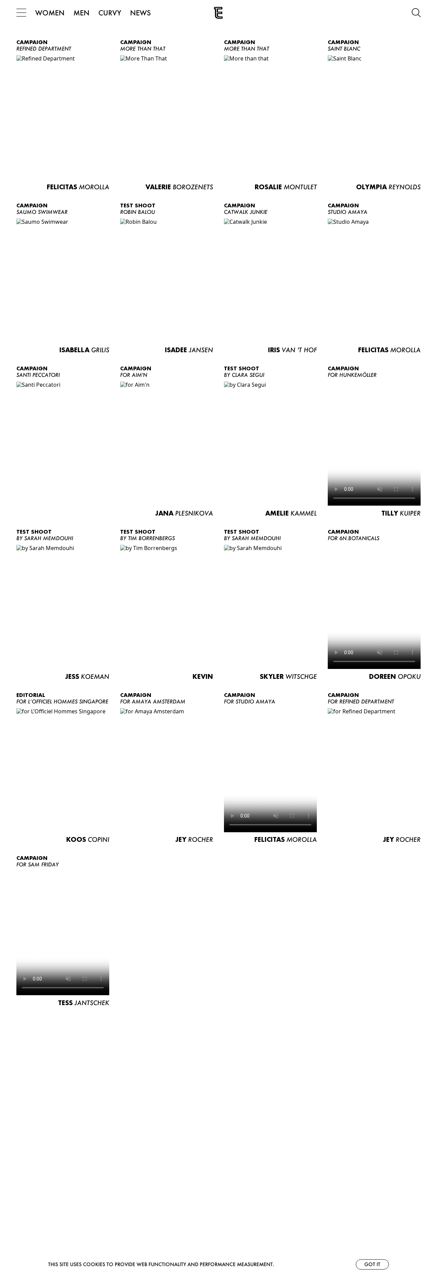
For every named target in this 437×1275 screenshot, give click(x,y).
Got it (372, 1264)
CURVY (109, 12)
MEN (81, 12)
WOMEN (50, 12)
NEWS (140, 12)
